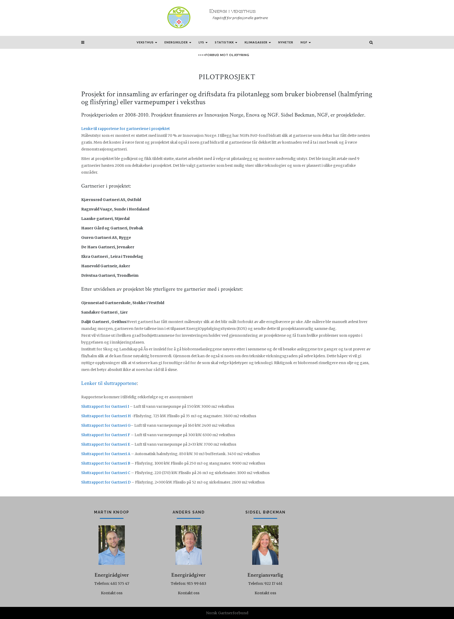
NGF (304, 42)
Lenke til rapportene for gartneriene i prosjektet (125, 128)
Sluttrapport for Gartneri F (105, 434)
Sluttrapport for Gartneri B (105, 463)
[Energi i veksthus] (227, 17)
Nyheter (285, 42)
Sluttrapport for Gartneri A (105, 453)
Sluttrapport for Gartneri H (106, 416)
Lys (202, 42)
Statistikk (225, 42)
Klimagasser (256, 42)
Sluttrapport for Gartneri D (106, 482)
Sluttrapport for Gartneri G (106, 425)
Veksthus (145, 42)
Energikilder (176, 42)
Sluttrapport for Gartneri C (105, 472)
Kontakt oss (111, 593)
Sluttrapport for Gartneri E (105, 444)
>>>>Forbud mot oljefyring (223, 55)
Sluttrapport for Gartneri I (105, 406)
